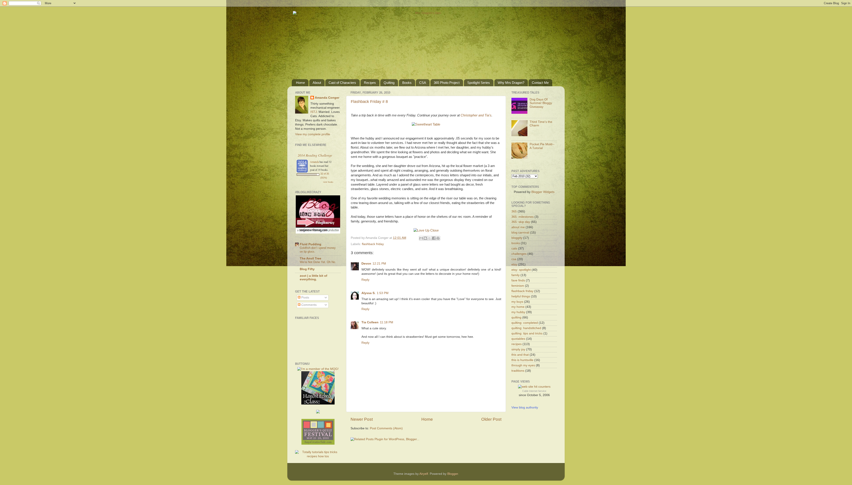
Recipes (370, 82)
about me (518, 227)
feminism (517, 285)
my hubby (518, 312)
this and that (520, 354)
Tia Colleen (370, 322)
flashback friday (373, 244)
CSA (422, 82)
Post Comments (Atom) (386, 428)
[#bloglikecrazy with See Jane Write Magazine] (318, 232)
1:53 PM (383, 293)
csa (513, 259)
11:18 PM (386, 322)
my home (518, 306)
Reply (365, 279)
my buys (517, 301)
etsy (514, 264)
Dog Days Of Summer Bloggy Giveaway (541, 103)
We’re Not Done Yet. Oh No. (318, 262)
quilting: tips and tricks (526, 333)
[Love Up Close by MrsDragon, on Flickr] (426, 230)
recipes (516, 344)
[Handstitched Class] (318, 403)
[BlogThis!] (425, 238)
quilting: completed (524, 322)
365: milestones (522, 216)
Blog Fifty (307, 269)
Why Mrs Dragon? (511, 82)
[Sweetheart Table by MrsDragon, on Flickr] (426, 124)
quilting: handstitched (526, 328)
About (317, 82)
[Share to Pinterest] (438, 238)
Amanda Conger (327, 97)
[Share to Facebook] (434, 238)
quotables (518, 338)
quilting (516, 317)
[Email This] (421, 238)
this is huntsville (522, 360)
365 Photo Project (447, 82)
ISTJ (313, 112)
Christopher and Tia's (476, 115)
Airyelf (423, 473)
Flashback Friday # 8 (369, 101)
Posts (304, 297)
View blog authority (524, 407)
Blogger (452, 473)
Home (300, 82)
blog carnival (520, 232)
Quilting (389, 82)
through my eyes (523, 365)
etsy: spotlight (521, 269)
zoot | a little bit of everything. (313, 277)
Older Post (491, 419)
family (515, 275)
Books (407, 82)
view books (328, 181)
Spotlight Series (478, 82)
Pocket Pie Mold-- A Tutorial (542, 146)
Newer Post (362, 419)
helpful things (520, 296)
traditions (517, 370)
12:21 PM (379, 263)
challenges (519, 253)
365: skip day (520, 222)
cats (514, 248)
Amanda (314, 161)
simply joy (518, 349)
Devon (366, 263)
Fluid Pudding (310, 244)
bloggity (516, 238)
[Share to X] (429, 238)
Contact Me (540, 82)
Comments (308, 304)
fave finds (518, 280)
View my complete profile (312, 134)
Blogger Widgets (542, 192)
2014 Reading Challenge (315, 155)
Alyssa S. (368, 293)
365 (514, 211)
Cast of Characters (342, 82)
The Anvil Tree (310, 258)
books (515, 243)
